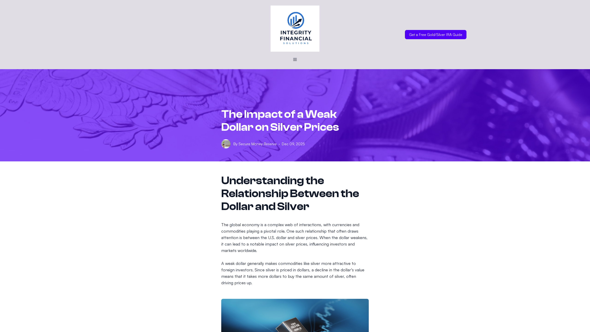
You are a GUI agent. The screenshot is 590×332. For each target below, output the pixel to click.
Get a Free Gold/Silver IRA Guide (435, 34)
